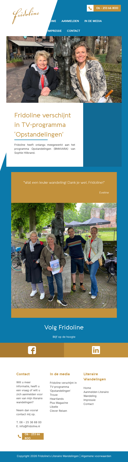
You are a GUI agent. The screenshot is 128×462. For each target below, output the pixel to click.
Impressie (55, 31)
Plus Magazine (59, 402)
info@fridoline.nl (30, 426)
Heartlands (57, 398)
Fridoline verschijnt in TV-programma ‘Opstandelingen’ (63, 386)
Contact (73, 31)
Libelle (54, 406)
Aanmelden (70, 21)
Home (52, 21)
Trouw (54, 394)
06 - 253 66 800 (107, 8)
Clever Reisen (58, 410)
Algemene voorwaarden (96, 456)
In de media (93, 21)
